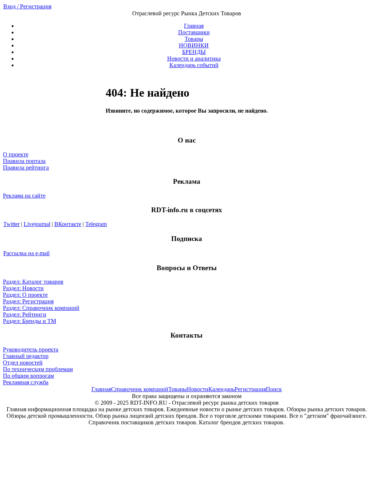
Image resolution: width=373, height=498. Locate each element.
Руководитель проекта (30, 349)
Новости (197, 389)
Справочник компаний (139, 389)
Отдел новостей (23, 362)
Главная (194, 26)
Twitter (11, 224)
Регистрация (250, 389)
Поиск (274, 389)
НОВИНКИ (194, 45)
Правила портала (24, 161)
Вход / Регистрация (27, 6)
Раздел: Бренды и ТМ (29, 321)
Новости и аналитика (194, 58)
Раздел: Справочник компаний (41, 308)
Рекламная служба (25, 382)
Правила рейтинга (26, 167)
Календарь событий (194, 65)
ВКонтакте (67, 224)
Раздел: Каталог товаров (33, 282)
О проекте (15, 154)
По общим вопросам (28, 376)
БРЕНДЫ (194, 52)
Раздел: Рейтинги (24, 314)
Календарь (221, 389)
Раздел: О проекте (25, 295)
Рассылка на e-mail (26, 253)
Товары (194, 39)
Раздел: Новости (23, 288)
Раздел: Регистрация (28, 301)
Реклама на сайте (24, 195)
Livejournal (37, 224)
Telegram (96, 224)
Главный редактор (25, 356)
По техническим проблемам (38, 369)
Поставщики (194, 32)
